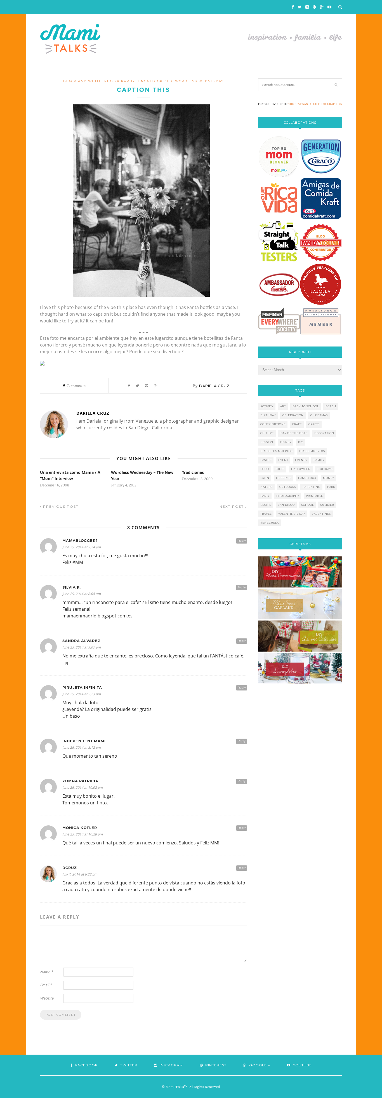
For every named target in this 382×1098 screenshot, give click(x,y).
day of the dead (294, 433)
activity (266, 406)
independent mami (84, 741)
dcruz (69, 867)
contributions (273, 424)
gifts (280, 468)
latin (264, 477)
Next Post (232, 506)
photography (119, 81)
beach (331, 406)
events (301, 460)
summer (327, 504)
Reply (242, 540)
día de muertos (312, 451)
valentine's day (291, 513)
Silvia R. (71, 587)
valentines (321, 513)
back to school (306, 406)
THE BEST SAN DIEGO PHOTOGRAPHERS (315, 104)
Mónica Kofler (79, 827)
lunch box (307, 477)
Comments (74, 385)
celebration (293, 415)
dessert (266, 442)
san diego (286, 504)
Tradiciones (193, 472)
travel (266, 513)
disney (285, 442)
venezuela (269, 522)
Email (46, 984)
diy (300, 442)
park (331, 486)
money (328, 477)
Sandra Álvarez (81, 640)
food (264, 468)
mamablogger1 (80, 540)
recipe (265, 504)
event (283, 460)
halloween (301, 468)
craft (297, 424)
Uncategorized (155, 81)
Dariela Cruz (214, 385)
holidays (325, 468)
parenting (311, 486)
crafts (314, 424)
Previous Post (60, 506)
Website (46, 998)
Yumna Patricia (80, 781)
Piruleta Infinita (82, 687)
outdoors (287, 486)
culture (267, 433)
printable (314, 495)
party (265, 495)
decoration (324, 433)
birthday (268, 415)
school (307, 504)
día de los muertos (276, 451)
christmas (319, 415)
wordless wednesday (199, 81)
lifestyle (283, 477)
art (283, 406)
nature (266, 486)
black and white (82, 81)
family (318, 460)
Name (46, 971)
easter (266, 460)
